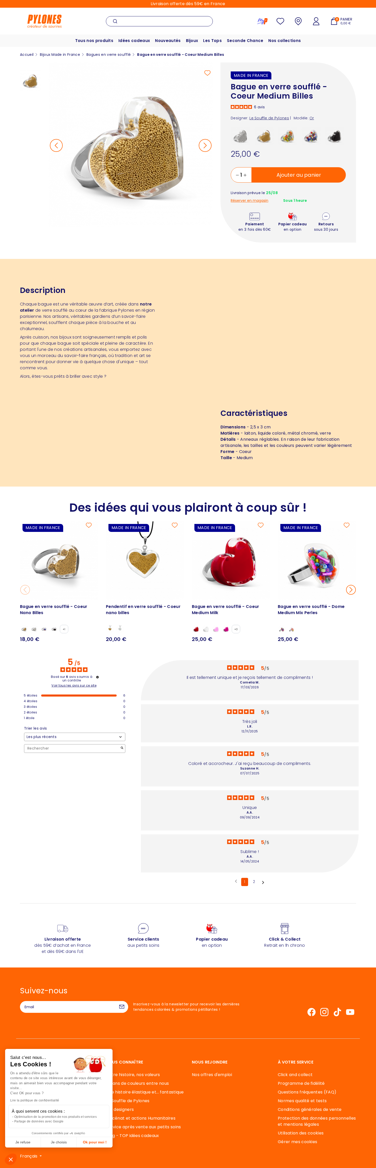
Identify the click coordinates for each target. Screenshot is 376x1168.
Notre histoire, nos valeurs (133, 1075)
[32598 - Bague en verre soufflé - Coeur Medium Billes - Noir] (335, 136)
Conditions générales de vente (309, 1109)
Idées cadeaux (134, 40)
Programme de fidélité (301, 1083)
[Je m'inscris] (121, 1007)
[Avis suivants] (263, 882)
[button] (11, 1159)
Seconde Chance (245, 40)
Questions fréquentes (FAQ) (307, 1092)
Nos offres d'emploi (212, 1075)
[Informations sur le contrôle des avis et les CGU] (97, 677)
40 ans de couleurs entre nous (137, 1083)
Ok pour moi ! (95, 1142)
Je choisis (59, 1142)
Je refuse (22, 1142)
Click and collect (295, 1075)
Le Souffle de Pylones (128, 1101)
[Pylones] (44, 21)
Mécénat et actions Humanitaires (140, 1118)
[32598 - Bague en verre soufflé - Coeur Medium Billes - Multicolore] (311, 136)
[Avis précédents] (236, 881)
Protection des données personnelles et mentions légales (317, 1121)
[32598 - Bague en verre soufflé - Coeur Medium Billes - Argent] (240, 136)
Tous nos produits (94, 40)
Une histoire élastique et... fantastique (145, 1092)
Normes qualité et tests (302, 1101)
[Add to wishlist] (207, 73)
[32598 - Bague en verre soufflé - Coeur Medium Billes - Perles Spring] (287, 136)
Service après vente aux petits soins (143, 1127)
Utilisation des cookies (301, 1133)
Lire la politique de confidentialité (34, 1100)
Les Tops (212, 40)
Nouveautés (168, 40)
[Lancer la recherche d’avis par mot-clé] (122, 748)
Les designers (120, 1109)
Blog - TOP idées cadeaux (132, 1136)
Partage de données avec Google (39, 1121)
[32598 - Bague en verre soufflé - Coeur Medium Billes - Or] (264, 136)
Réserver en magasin (249, 200)
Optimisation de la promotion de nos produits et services (55, 1117)
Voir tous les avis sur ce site (73, 685)
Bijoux (192, 40)
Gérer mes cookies (297, 1142)
